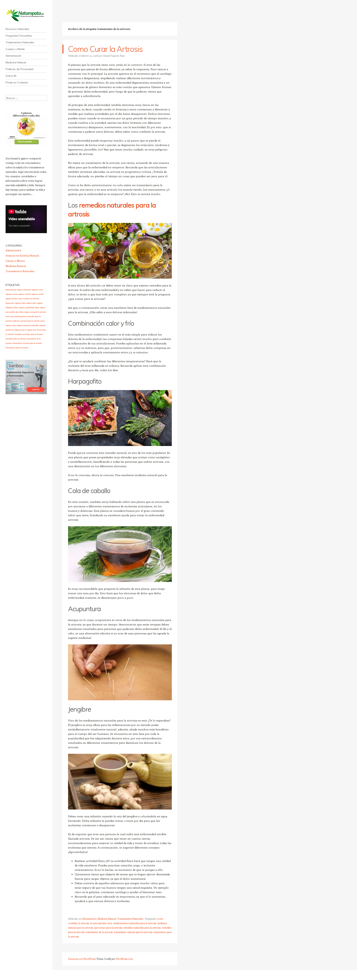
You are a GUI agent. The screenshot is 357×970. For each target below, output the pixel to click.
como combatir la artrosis (28, 298)
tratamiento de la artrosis (99, 932)
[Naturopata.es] (26, 15)
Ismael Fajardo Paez (114, 55)
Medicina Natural (16, 62)
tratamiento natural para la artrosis (133, 932)
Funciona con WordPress (81, 958)
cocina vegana (18, 294)
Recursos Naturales (17, 29)
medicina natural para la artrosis (26, 320)
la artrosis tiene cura (101, 923)
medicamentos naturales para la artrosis (134, 923)
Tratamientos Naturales (20, 42)
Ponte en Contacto (17, 82)
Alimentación (13, 55)
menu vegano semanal (21, 325)
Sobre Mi (11, 75)
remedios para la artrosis (16, 338)
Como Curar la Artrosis (105, 49)
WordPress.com (124, 958)
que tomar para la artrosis (108, 927)
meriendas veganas (38, 325)
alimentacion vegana (14, 289)
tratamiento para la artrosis (17, 347)
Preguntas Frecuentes (19, 35)
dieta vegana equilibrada (24, 307)
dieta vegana (27, 303)
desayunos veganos (13, 303)
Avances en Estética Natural (22, 255)
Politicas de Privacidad (19, 69)
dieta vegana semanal (28, 312)
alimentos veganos (30, 289)
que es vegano (27, 329)
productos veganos (13, 329)
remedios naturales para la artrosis (142, 927)
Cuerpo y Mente (15, 49)
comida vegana (31, 294)
